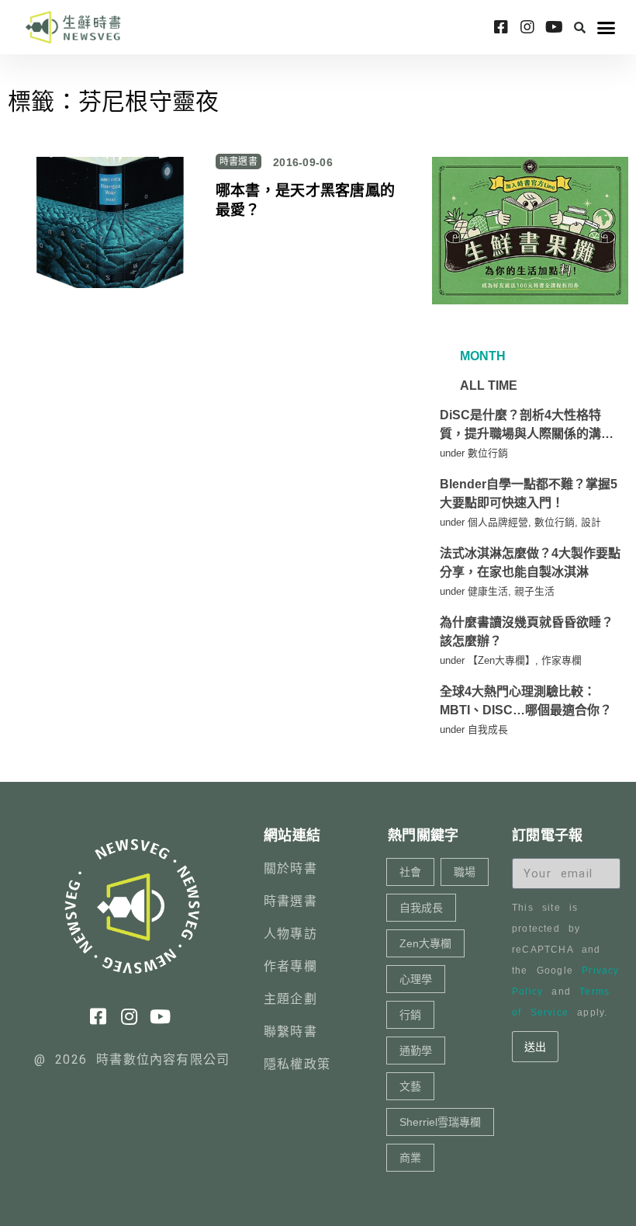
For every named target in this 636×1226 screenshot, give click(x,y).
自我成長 (488, 729)
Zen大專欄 (425, 943)
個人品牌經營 (498, 522)
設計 (591, 522)
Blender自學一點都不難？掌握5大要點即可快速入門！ (528, 493)
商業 (410, 1157)
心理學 (415, 979)
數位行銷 (488, 453)
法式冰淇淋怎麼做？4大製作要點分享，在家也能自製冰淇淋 (530, 562)
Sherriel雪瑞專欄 (440, 1122)
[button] (580, 27)
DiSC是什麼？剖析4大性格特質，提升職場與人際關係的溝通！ (520, 425)
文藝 (410, 1086)
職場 (464, 872)
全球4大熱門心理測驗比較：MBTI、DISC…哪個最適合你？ (526, 701)
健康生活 (488, 591)
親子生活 (534, 591)
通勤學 (415, 1050)
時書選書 (238, 161)
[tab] (481, 356)
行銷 (410, 1015)
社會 (410, 872)
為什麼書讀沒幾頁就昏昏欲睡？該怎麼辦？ (527, 632)
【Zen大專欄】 (501, 660)
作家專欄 (561, 660)
